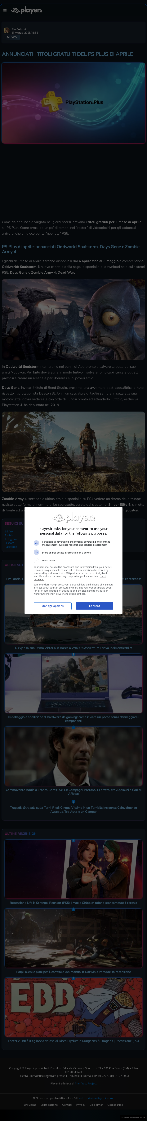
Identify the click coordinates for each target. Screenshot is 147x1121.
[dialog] (73, 560)
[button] (73, 560)
